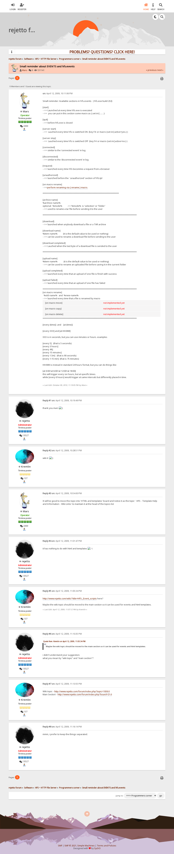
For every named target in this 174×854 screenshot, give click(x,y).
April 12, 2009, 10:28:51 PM (62, 450)
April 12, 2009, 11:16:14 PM (62, 726)
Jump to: (119, 796)
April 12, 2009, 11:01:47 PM (62, 541)
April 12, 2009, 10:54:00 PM (62, 493)
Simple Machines (86, 845)
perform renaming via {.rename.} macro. (67, 187)
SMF (60, 845)
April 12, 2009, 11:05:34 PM (62, 590)
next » (160, 70)
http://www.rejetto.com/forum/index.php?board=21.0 (85, 694)
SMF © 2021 (70, 845)
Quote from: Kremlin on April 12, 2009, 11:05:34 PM (64, 641)
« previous (151, 70)
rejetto (26, 420)
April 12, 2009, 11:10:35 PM (62, 633)
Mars (24, 70)
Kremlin (26, 466)
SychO (97, 848)
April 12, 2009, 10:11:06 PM (58, 93)
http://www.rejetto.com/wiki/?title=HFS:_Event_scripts (70, 598)
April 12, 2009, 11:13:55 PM (62, 683)
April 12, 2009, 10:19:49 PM (62, 400)
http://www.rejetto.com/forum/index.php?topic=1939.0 (82, 691)
